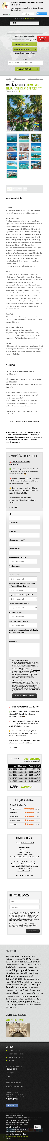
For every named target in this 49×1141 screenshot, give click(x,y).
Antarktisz (33, 956)
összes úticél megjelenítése (25, 53)
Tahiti (8, 999)
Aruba (24, 958)
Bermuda (36, 961)
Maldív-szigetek (21, 984)
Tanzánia (13, 999)
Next (39, 113)
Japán (31, 976)
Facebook (12, 1105)
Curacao (38, 964)
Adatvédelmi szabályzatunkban (17, 1136)
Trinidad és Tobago (34, 999)
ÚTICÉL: (25, 59)
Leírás (9, 189)
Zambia (29, 1004)
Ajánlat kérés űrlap (25, 871)
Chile (22, 964)
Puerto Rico (28, 990)
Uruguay (38, 1002)
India (9, 976)
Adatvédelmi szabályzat (14, 1086)
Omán (15, 990)
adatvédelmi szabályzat (19, 689)
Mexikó (21, 987)
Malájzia (10, 984)
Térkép (20, 189)
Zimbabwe (11, 1007)
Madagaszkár (37, 982)
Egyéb (14, 189)
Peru (20, 990)
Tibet (25, 999)
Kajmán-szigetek (14, 978)
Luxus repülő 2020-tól (15, 1019)
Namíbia (9, 990)
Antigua (9, 959)
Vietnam (9, 1005)
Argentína (17, 959)
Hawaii (22, 973)
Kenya (13, 982)
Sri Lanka (15, 993)
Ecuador (34, 967)
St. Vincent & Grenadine (21, 996)
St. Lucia (38, 993)
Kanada (37, 979)
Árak (25, 189)
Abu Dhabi (10, 956)
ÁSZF (7, 1079)
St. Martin (9, 996)
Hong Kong (32, 973)
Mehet (39, 14)
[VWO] (11, 14)
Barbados (27, 962)
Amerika (18, 956)
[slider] (29, 809)
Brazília (16, 965)
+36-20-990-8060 (27, 843)
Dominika (21, 968)
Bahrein (15, 961)
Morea (28, 987)
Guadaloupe (12, 973)
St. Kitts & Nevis (26, 993)
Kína (19, 981)
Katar (8, 982)
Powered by (5, 14)
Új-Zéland (29, 1001)
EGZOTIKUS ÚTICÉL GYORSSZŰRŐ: (24, 36)
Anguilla (25, 956)
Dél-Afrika (11, 967)
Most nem (26, 14)
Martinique (34, 984)
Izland (14, 976)
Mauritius (11, 987)
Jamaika (25, 976)
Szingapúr (34, 995)
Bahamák (9, 962)
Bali (21, 961)
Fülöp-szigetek (19, 970)
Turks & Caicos (14, 1001)
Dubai (27, 968)
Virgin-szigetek (18, 1005)
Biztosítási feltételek (13, 1083)
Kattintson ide (29, 19)
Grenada (33, 970)
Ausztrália (34, 958)
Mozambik (34, 988)
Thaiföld (20, 999)
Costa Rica (29, 965)
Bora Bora (10, 965)
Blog (8, 1076)
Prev (10, 113)
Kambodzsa (28, 979)
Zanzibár (37, 1005)
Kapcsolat (9, 1073)
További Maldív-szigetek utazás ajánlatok (24, 421)
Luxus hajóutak (27, 982)
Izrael (19, 976)
